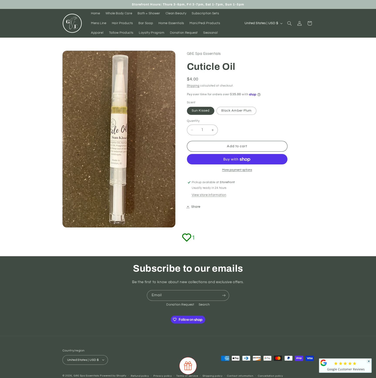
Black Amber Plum (236, 110)
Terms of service (187, 376)
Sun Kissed (201, 110)
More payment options (237, 170)
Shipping (193, 85)
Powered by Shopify (113, 375)
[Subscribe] (224, 295)
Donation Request (180, 304)
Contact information (240, 376)
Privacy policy (162, 376)
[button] (289, 23)
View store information (209, 195)
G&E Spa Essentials (86, 375)
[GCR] (323, 363)
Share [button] (195, 207)
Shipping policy (212, 376)
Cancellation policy (270, 376)
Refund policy (140, 376)
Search (204, 304)
